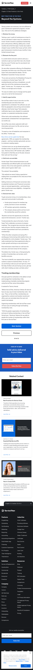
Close (25, 665)
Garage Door (20, 529)
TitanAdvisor (5, 556)
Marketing (4, 529)
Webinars (20, 567)
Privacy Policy (22, 659)
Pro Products (5, 550)
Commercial (5, 570)
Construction (5, 567)
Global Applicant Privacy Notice (24, 606)
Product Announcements (24, 588)
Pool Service (20, 541)
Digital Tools (20, 579)
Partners (4, 599)
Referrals (4, 596)
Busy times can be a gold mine (10, 137)
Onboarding (5, 611)
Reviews (4, 605)
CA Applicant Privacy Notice (23, 601)
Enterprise (4, 576)
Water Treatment (22, 535)
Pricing (19, 613)
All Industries (21, 556)
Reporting (4, 532)
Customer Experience (7, 547)
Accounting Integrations (8, 538)
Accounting (5, 535)
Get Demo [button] (24, 3)
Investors (4, 608)
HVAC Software (21, 520)
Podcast (19, 570)
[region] (17, 660)
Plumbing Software (22, 523)
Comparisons (5, 620)
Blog (18, 564)
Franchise (4, 579)
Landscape (20, 538)
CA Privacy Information (23, 597)
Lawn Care (20, 550)
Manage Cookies (13, 665)
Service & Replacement (8, 564)
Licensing (19, 585)
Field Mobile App (6, 541)
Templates (20, 591)
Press (3, 602)
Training (19, 573)
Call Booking (5, 526)
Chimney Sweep (21, 532)
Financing (4, 544)
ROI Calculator (21, 576)
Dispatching (5, 520)
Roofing (19, 553)
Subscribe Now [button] (16, 366)
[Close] (30, 653)
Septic (19, 544)
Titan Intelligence (6, 553)
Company (4, 587)
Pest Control (20, 547)
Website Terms (19, 661)
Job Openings (5, 593)
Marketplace (5, 614)
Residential (5, 573)
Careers (4, 590)
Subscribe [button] (16, 641)
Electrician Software (22, 526)
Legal (18, 594)
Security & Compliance (23, 610)
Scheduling (5, 523)
